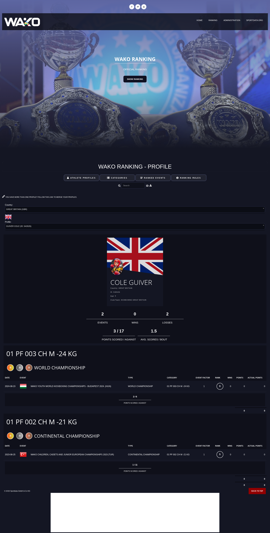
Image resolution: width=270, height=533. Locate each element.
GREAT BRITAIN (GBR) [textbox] (16, 209)
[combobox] (135, 210)
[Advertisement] (135, 512)
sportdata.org (254, 20)
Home (199, 20)
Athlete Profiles (82, 178)
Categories (118, 178)
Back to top (257, 491)
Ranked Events (154, 178)
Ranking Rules (190, 178)
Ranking (213, 20)
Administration (231, 20)
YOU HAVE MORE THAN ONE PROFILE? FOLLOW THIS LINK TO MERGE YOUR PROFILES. (41, 197)
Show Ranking (135, 79)
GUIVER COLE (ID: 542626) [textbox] (18, 226)
